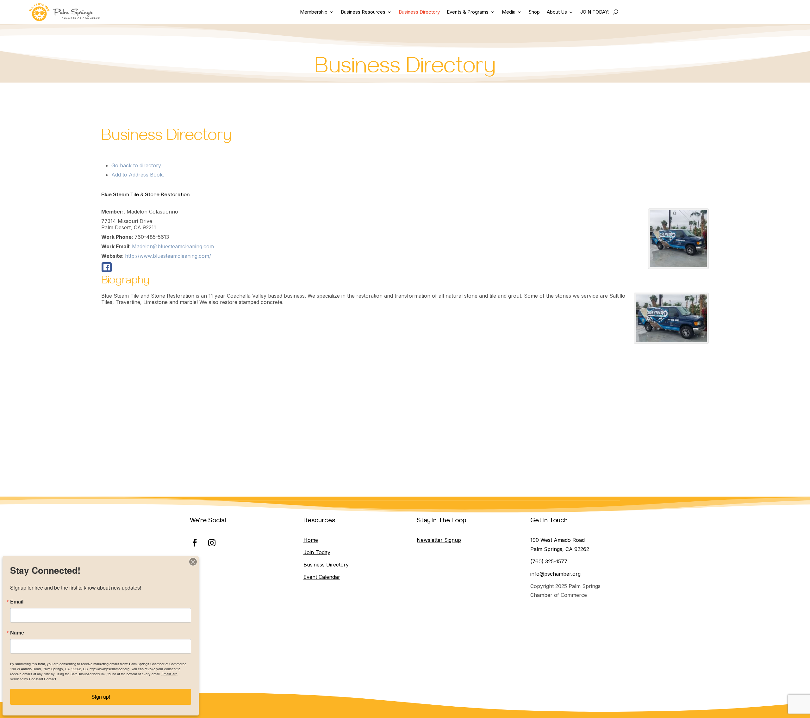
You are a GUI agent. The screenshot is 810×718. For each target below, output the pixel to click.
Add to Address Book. (137, 174)
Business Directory (419, 12)
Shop (534, 12)
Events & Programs (468, 12)
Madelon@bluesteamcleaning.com (173, 246)
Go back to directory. (136, 165)
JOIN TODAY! (594, 12)
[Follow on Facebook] (194, 542)
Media (508, 12)
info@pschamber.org (555, 574)
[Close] (193, 562)
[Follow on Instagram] (211, 542)
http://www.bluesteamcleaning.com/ (168, 256)
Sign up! (100, 696)
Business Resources (363, 12)
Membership (313, 12)
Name (17, 632)
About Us (557, 12)
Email (16, 601)
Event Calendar (321, 577)
